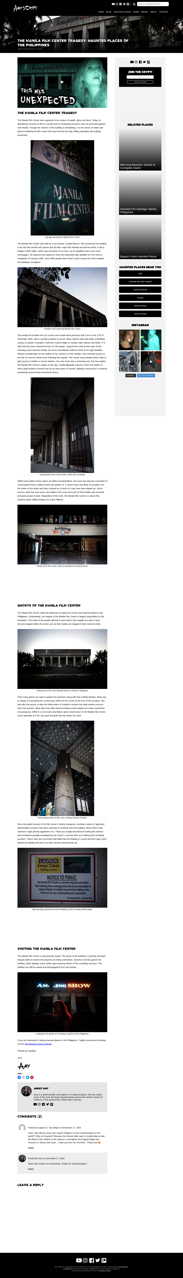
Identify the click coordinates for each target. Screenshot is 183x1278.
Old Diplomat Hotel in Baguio (38, 1044)
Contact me (68, 1269)
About (153, 12)
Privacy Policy (105, 1271)
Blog (108, 12)
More (136, 12)
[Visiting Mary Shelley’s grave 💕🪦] (129, 361)
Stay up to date (140, 82)
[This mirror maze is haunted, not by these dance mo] (151, 361)
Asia (140, 273)
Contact (163, 12)
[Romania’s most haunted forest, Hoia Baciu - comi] (151, 340)
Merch (144, 12)
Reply (31, 1148)
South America (140, 314)
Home (101, 12)
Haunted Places (122, 12)
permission (123, 1267)
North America (140, 306)
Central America (140, 290)
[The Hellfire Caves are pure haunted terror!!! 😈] (129, 340)
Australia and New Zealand (140, 282)
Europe (140, 298)
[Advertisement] (62, 585)
